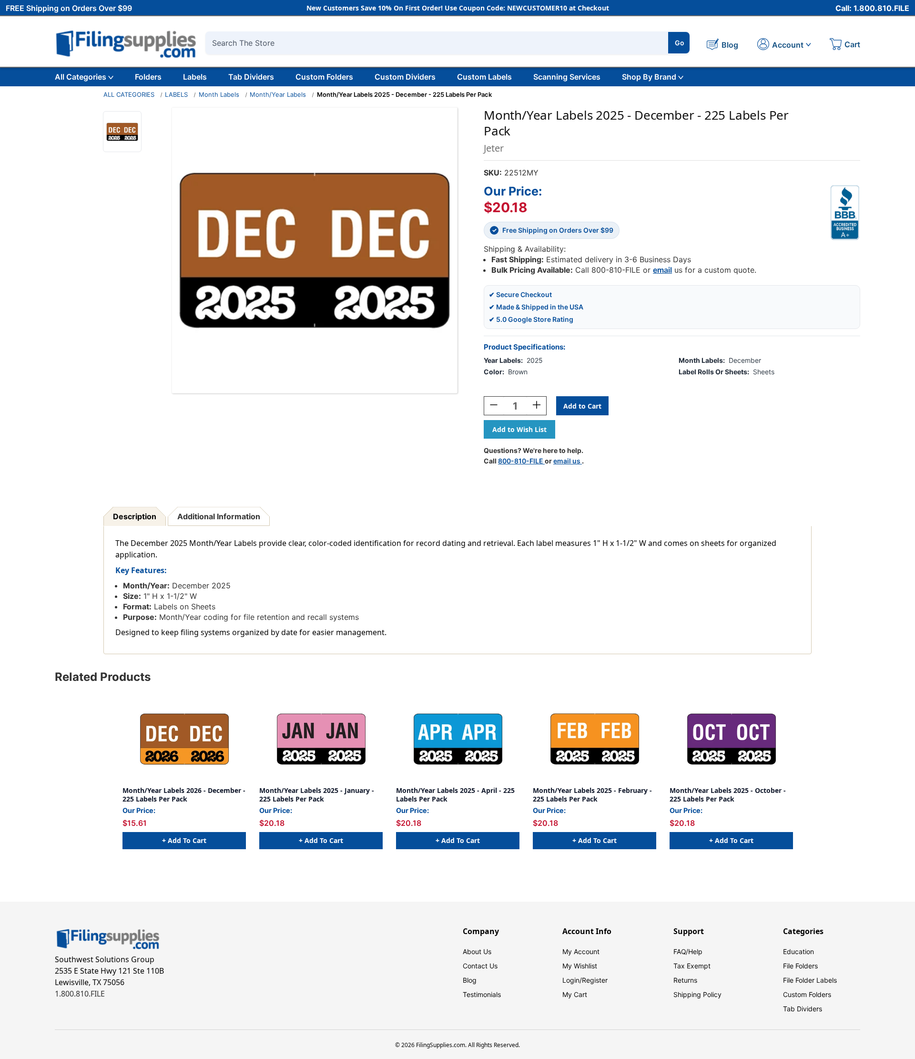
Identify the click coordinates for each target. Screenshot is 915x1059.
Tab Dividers (251, 77)
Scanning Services (566, 77)
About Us (477, 951)
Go (679, 43)
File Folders (800, 966)
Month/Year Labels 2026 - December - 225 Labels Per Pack (183, 794)
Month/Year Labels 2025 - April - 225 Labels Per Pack (455, 794)
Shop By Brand (649, 77)
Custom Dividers (405, 77)
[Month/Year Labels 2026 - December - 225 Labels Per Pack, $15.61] (184, 739)
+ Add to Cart (184, 840)
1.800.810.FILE (80, 993)
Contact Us (480, 966)
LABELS (176, 94)
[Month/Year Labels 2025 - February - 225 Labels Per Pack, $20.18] (594, 739)
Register (595, 980)
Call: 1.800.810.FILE (872, 8)
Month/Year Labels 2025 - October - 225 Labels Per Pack (728, 794)
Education (798, 951)
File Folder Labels (810, 980)
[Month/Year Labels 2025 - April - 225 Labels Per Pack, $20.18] (457, 739)
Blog (470, 980)
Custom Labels (484, 77)
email (662, 270)
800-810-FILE (521, 461)
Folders (148, 77)
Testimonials (482, 994)
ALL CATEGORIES (128, 94)
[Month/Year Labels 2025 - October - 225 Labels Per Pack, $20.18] (731, 739)
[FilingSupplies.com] (126, 43)
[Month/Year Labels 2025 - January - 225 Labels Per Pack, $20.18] (321, 739)
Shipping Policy (697, 994)
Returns (685, 980)
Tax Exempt (692, 966)
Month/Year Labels (278, 94)
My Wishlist (579, 966)
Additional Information (218, 516)
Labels (195, 77)
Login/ (572, 980)
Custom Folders (324, 77)
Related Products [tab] (103, 677)
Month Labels (219, 94)
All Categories (80, 77)
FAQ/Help (687, 951)
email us (567, 461)
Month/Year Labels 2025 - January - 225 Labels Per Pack (316, 794)
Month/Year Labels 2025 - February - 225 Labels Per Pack (592, 794)
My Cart (574, 994)
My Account (581, 951)
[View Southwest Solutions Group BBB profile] (845, 213)
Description (134, 516)
